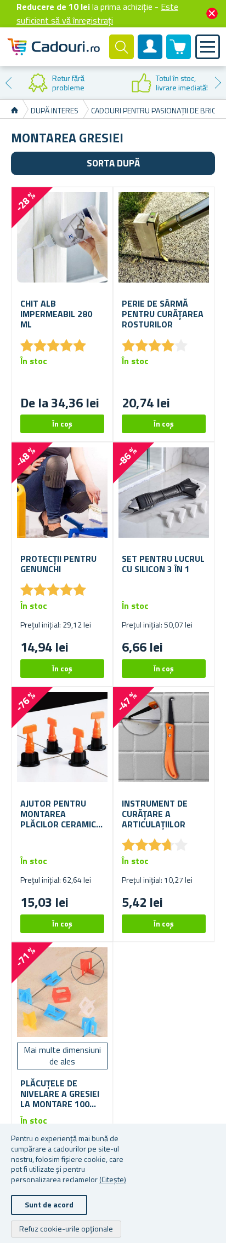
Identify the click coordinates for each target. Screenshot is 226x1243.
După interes (54, 110)
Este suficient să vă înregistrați (97, 13)
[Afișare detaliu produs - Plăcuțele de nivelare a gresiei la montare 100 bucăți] (62, 992)
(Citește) (112, 1179)
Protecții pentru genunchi (58, 564)
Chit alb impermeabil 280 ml (56, 314)
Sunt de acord (49, 1204)
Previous (8, 82)
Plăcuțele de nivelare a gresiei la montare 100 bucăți (59, 1094)
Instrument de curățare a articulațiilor (155, 814)
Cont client (150, 56)
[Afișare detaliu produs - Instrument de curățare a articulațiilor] (164, 737)
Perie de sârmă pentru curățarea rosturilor (163, 314)
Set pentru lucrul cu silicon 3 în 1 (163, 564)
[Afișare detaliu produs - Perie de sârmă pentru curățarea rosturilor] (164, 237)
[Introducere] (14, 110)
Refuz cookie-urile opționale (66, 1228)
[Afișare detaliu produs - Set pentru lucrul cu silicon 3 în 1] (164, 492)
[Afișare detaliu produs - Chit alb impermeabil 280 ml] (62, 237)
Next (218, 82)
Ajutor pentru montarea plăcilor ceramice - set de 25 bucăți (60, 814)
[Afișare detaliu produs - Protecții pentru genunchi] (62, 492)
